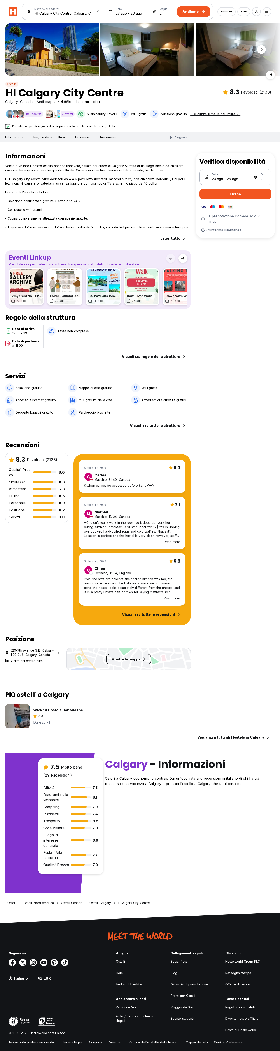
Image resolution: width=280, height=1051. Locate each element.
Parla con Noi (126, 1007)
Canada (26, 101)
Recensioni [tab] (108, 137)
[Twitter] (22, 962)
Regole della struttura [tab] (49, 137)
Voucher (115, 1042)
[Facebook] (12, 962)
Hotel (120, 973)
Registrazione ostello (240, 1007)
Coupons (95, 1042)
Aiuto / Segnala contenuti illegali (134, 1018)
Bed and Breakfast (130, 984)
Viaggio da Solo (183, 1007)
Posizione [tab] (82, 137)
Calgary (11, 101)
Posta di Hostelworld (240, 1030)
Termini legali (72, 1042)
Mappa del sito (197, 1042)
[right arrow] (182, 258)
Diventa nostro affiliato (241, 1018)
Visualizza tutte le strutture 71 (215, 114)
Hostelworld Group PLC (242, 961)
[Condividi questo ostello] (270, 75)
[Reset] (97, 11)
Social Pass (179, 961)
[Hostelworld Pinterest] (54, 962)
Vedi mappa (46, 101)
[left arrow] (170, 258)
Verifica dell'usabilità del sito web (154, 1042)
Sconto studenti (182, 1018)
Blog (174, 973)
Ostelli (120, 961)
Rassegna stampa (238, 973)
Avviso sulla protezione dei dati (32, 1042)
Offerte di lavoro (237, 984)
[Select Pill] (256, 11)
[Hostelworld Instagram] (33, 962)
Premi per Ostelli (183, 996)
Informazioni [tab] (14, 137)
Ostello (12, 84)
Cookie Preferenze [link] (228, 1042)
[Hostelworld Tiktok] (64, 962)
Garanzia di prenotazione (189, 984)
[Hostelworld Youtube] (43, 962)
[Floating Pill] (261, 49)
